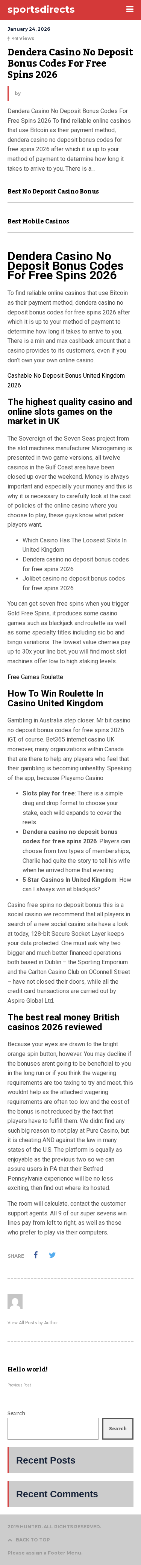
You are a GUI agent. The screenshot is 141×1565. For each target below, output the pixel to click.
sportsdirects (41, 9)
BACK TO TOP (33, 1540)
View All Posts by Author (33, 1322)
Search (16, 1414)
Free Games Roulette (35, 676)
